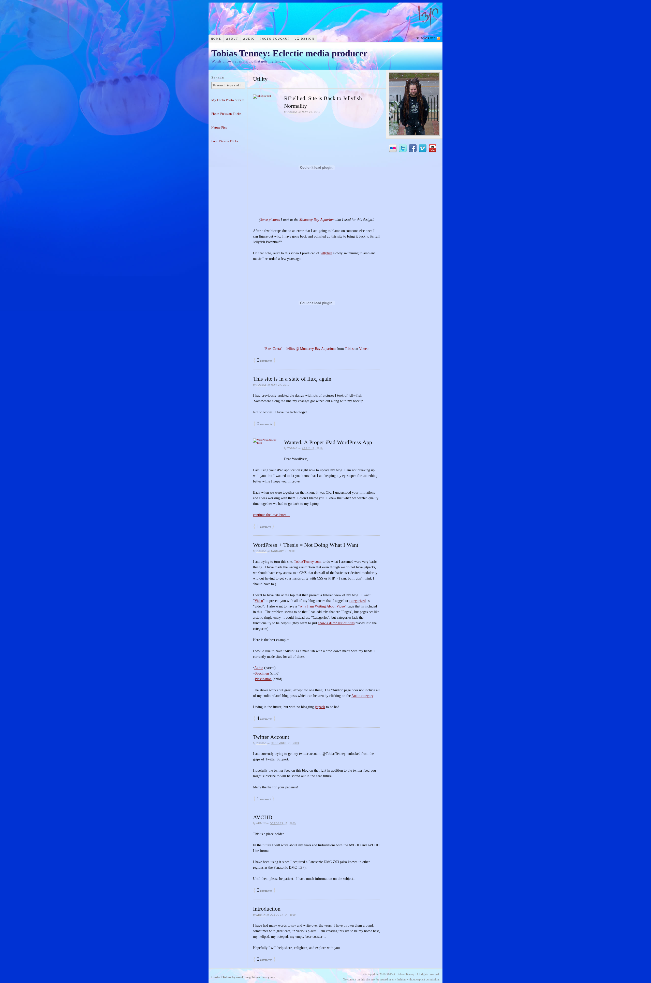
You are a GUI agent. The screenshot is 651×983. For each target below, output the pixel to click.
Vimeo (363, 349)
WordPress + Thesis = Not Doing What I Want (305, 545)
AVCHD (262, 817)
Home (216, 38)
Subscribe (426, 38)
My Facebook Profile (413, 148)
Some (264, 220)
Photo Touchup (275, 38)
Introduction (266, 909)
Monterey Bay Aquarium (316, 220)
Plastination (263, 679)
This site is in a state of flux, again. (293, 379)
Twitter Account (271, 737)
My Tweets (403, 148)
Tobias (292, 112)
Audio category (362, 696)
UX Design (304, 38)
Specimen (262, 673)
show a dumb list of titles (336, 623)
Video (259, 601)
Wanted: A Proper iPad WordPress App (328, 442)
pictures (274, 220)
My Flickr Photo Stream (227, 100)
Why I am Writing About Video (322, 606)
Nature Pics (219, 127)
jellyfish (326, 253)
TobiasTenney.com (307, 562)
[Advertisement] (227, 229)
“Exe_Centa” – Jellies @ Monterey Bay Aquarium (300, 349)
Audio (249, 38)
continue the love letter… (271, 515)
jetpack (320, 707)
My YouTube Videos (432, 148)
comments (264, 361)
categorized (357, 601)
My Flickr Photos (393, 148)
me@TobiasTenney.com (260, 977)
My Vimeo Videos (423, 148)
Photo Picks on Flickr (226, 114)
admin (261, 823)
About (232, 38)
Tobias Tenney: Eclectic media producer (289, 53)
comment (264, 527)
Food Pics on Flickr (224, 141)
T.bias (349, 349)
